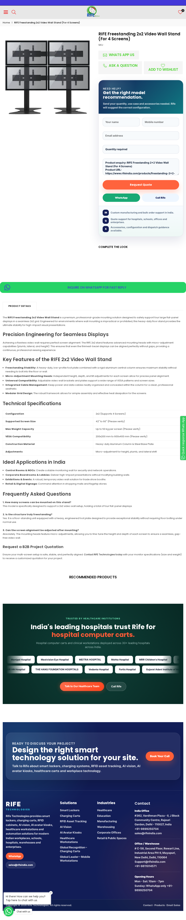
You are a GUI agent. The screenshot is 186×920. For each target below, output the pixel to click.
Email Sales (173, 905)
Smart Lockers (69, 810)
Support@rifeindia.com (150, 861)
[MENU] (6, 12)
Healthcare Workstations (69, 840)
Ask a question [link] (123, 65)
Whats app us (121, 54)
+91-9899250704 (147, 829)
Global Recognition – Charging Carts (73, 849)
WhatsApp (121, 197)
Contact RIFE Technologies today (103, 554)
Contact (148, 905)
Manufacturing (107, 821)
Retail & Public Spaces (111, 838)
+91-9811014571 (146, 866)
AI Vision (65, 827)
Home (6, 22)
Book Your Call (159, 756)
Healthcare (104, 810)
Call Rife (160, 197)
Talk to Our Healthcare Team (82, 686)
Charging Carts (70, 816)
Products (159, 905)
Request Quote (141, 185)
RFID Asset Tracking (73, 821)
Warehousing (106, 827)
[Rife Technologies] (93, 12)
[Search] (14, 12)
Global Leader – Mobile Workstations (75, 858)
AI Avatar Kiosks (71, 832)
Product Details (19, 306)
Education (104, 816)
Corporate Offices (109, 832)
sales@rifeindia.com (21, 864)
